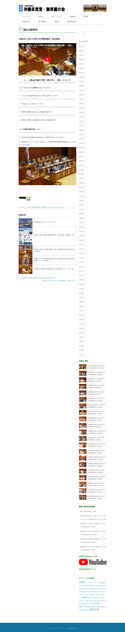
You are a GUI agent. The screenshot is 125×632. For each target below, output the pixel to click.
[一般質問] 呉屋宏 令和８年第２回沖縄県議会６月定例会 (96, 426)
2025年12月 (82, 68)
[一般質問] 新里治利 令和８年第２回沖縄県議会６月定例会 (96, 419)
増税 (84, 591)
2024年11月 (82, 108)
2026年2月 (81, 64)
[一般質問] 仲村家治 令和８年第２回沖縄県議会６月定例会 (96, 491)
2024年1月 (81, 138)
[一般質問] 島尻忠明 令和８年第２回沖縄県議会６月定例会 (96, 478)
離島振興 (94, 609)
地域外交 (102, 588)
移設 (92, 603)
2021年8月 (81, 244)
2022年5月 (81, 213)
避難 (80, 609)
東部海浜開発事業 (94, 591)
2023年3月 (81, 178)
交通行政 (102, 582)
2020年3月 (81, 310)
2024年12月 (82, 103)
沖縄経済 (85, 597)
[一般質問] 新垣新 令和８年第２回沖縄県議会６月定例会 (96, 393)
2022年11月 (82, 191)
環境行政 (83, 603)
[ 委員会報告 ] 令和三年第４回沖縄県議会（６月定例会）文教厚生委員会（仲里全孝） (92, 525)
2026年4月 (81, 55)
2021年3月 (81, 266)
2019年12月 (82, 319)
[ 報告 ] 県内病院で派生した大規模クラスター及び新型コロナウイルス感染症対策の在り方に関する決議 (92, 517)
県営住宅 (88, 603)
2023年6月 (81, 169)
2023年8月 (81, 161)
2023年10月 (82, 152)
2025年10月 (82, 77)
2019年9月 (81, 332)
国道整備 (97, 588)
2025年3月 (81, 94)
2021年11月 (82, 231)
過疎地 (103, 606)
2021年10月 (82, 235)
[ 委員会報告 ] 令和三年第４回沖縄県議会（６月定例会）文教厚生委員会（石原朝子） (92, 548)
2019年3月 (81, 354)
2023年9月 (81, 156)
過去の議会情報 (71, 21)
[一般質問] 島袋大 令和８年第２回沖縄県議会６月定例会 (96, 380)
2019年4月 (81, 350)
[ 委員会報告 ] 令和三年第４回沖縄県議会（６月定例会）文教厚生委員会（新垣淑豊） (92, 540)
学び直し (88, 591)
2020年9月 (81, 288)
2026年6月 (81, 50)
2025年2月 (81, 99)
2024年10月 (82, 112)
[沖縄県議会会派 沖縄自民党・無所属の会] (42, 6)
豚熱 (99, 606)
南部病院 (84, 588)
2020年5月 (81, 302)
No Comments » (58, 207)
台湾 (88, 588)
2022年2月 (81, 227)
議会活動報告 (42, 21)
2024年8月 (81, 117)
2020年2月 (81, 315)
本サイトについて (57, 16)
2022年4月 (81, 218)
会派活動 (56, 21)
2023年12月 (82, 143)
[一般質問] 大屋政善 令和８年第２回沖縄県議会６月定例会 (96, 412)
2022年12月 (82, 187)
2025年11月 (82, 72)
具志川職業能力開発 (99, 585)
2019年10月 (82, 328)
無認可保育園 (97, 600)
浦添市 (98, 597)
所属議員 (85, 16)
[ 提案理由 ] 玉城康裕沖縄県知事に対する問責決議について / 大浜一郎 (53, 269)
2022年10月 (82, 196)
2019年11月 (82, 324)
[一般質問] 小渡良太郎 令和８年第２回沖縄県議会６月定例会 (96, 484)
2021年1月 (81, 275)
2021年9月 (81, 240)
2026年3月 (81, 59)
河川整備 (93, 597)
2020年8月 (81, 293)
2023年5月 (81, 174)
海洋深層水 (86, 600)
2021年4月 (81, 262)
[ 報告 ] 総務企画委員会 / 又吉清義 (88, 511)
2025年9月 (81, 81)
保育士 (92, 585)
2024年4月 (81, 125)
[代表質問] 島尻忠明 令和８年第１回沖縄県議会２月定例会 (96, 497)
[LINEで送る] (28, 198)
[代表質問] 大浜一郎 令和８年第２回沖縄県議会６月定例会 (96, 373)
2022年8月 (81, 205)
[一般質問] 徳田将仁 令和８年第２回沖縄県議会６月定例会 (96, 445)
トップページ (26, 16)
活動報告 (72, 16)
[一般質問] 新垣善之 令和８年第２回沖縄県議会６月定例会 (96, 406)
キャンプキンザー (90, 582)
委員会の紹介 (26, 21)
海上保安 (102, 597)
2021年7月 (81, 249)
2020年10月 (82, 284)
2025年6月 (81, 86)
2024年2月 (81, 134)
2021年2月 (81, 271)
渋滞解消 (91, 600)
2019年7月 (81, 337)
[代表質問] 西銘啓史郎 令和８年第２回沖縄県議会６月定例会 (96, 367)
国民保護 (92, 588)
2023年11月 (82, 147)
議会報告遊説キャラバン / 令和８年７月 (44, 222)
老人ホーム (102, 603)
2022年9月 (81, 200)
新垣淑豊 (43, 207)
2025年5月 (81, 90)
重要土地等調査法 (85, 609)
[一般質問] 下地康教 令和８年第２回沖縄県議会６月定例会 (96, 458)
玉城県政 (102, 600)
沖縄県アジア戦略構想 (89, 594)
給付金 (96, 603)
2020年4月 (81, 306)
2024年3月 (81, 130)
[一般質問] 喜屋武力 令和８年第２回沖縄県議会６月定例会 (96, 399)
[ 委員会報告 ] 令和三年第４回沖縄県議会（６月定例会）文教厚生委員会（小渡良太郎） (92, 533)
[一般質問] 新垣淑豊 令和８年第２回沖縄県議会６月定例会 (96, 465)
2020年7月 (81, 297)
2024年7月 (81, 121)
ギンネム (97, 582)
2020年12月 (82, 280)
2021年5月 (81, 257)
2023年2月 (81, 183)
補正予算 (83, 606)
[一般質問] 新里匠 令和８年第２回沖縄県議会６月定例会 (96, 439)
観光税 (95, 606)
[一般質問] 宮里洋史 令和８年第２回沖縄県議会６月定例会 (96, 432)
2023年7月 (81, 165)
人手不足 (81, 585)
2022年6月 (81, 209)
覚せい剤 (90, 607)
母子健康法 (101, 591)
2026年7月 (81, 46)
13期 (82, 582)
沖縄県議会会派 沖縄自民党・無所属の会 (59, 628)
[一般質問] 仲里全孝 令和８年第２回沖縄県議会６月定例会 (96, 471)
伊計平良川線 (86, 585)
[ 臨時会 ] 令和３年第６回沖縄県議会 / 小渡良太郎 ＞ (59, 280)
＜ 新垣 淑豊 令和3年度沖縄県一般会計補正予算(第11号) (37, 278)
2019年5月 (81, 346)
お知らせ (40, 16)
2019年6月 (81, 341)
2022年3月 (81, 222)
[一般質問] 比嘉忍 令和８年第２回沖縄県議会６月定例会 (96, 386)
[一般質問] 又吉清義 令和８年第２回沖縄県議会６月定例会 (96, 452)
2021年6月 (81, 253)
